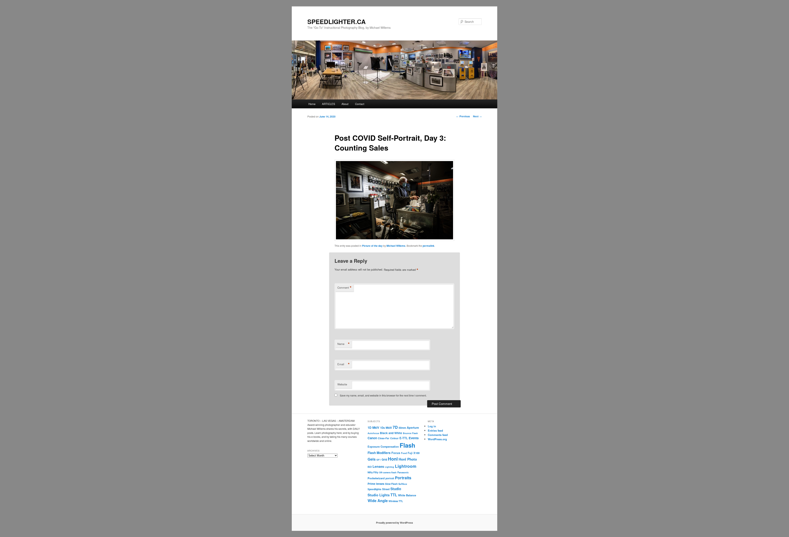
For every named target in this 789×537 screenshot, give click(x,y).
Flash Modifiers (379, 453)
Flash (407, 445)
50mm (402, 428)
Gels (372, 459)
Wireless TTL (396, 501)
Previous (463, 116)
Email (343, 364)
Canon (372, 438)
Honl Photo (408, 459)
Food (404, 453)
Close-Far (383, 438)
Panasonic (403, 472)
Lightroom (405, 466)
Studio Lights (379, 494)
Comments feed (438, 435)
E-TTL (403, 438)
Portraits (403, 478)
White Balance (407, 495)
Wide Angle (378, 500)
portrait (389, 478)
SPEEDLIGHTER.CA (336, 21)
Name (343, 344)
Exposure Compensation (383, 446)
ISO (370, 467)
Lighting (389, 466)
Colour (394, 438)
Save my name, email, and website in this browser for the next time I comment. (383, 395)
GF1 (378, 459)
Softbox (402, 483)
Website (342, 384)
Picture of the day (372, 246)
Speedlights (374, 489)
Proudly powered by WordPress (394, 522)
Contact (359, 104)
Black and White (391, 433)
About (344, 104)
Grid (384, 459)
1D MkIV (373, 427)
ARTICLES (328, 104)
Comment (344, 287)
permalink (428, 246)
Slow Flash (391, 484)
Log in (432, 426)
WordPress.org (437, 439)
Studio (395, 488)
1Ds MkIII (386, 428)
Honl (393, 459)
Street (386, 489)
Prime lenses (376, 484)
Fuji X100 (414, 453)
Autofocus (373, 433)
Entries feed (435, 430)
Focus (395, 453)
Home (311, 104)
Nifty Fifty (373, 472)
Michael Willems (395, 246)
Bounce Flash (410, 433)
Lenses (378, 466)
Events (414, 438)
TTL (393, 495)
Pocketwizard (376, 478)
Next (477, 116)
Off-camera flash (388, 472)
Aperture (413, 427)
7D (395, 427)
